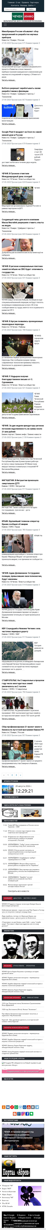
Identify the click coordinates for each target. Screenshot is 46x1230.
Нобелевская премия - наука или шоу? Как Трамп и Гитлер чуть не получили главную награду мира (23, 911)
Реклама (23, 5)
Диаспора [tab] (17, 898)
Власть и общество (27, 179)
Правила (25, 2)
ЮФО (11, 527)
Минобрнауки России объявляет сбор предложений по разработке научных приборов (20, 34)
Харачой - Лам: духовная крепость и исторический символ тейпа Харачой (20, 1021)
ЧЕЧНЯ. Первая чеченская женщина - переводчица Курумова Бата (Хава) (20, 978)
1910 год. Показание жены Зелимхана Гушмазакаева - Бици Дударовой (21, 1004)
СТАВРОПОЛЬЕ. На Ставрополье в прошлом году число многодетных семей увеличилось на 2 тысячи (23, 683)
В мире (13, 40)
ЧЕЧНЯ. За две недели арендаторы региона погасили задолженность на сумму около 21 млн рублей (23, 428)
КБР (17, 634)
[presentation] (41, 942)
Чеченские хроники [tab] (12, 998)
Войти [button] (31, 5)
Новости (5, 40)
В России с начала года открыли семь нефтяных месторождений (21, 832)
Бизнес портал (8, 434)
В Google (10, 1215)
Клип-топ (5, 1200)
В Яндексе (21, 1215)
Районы (22, 327)
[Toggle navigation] (5, 24)
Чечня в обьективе (9, 1191)
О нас (18, 2)
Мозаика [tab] (7, 966)
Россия (21, 40)
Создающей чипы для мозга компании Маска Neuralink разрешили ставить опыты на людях (23, 222)
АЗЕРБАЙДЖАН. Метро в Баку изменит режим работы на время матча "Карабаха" (23, 865)
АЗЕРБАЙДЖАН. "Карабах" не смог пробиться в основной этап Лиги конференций (20, 879)
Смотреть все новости (18, 891)
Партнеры (34, 2)
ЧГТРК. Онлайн (7, 1206)
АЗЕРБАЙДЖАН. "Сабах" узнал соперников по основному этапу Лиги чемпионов (23, 845)
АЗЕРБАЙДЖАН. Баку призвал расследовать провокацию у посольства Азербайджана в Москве (23, 871)
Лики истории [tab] (33, 998)
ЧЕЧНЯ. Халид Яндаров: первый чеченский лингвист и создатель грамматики (21, 1053)
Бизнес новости (34, 434)
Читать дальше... (9, 80)
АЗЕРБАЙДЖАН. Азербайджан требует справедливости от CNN (21, 859)
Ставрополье (21, 689)
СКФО (11, 486)
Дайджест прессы (25, 94)
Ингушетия (20, 486)
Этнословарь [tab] (18, 966)
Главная (11, 2)
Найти (31, 9)
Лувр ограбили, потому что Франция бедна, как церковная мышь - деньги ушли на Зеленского (19, 917)
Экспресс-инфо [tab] (30, 898)
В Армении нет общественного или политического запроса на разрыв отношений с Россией (21, 838)
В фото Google (34, 1215)
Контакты (15, 5)
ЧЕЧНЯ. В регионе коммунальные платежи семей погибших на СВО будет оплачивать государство (22, 269)
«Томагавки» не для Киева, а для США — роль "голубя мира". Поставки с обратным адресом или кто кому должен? (21, 924)
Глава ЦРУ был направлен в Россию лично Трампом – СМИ (23, 826)
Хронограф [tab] (30, 966)
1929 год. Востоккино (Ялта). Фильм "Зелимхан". (19, 1009)
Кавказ (5, 486)
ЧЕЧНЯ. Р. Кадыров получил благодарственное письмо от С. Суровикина (17, 379)
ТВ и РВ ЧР (6, 1203)
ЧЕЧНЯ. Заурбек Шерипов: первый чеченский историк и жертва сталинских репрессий (22, 985)
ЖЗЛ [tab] (23, 998)
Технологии (6, 97)
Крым (17, 527)
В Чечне (14, 179)
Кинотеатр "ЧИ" (7, 1197)
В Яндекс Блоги (25, 1218)
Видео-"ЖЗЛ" (6, 1189)
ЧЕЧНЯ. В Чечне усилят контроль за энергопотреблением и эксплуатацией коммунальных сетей (22, 852)
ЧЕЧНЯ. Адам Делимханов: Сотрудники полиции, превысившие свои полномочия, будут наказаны (22, 576)
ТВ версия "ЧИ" (7, 1186)
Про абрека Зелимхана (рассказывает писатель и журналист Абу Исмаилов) (20, 1015)
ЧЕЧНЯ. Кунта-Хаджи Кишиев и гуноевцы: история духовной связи (20, 972)
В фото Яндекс (10, 1218)
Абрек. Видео (7, 1194)
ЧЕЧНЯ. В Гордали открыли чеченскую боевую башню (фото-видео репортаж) (21, 905)
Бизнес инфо (21, 434)
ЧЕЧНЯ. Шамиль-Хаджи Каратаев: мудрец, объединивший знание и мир (17, 991)
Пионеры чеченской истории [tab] (16, 1028)
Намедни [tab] (8, 898)
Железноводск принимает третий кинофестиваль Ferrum (20, 886)
